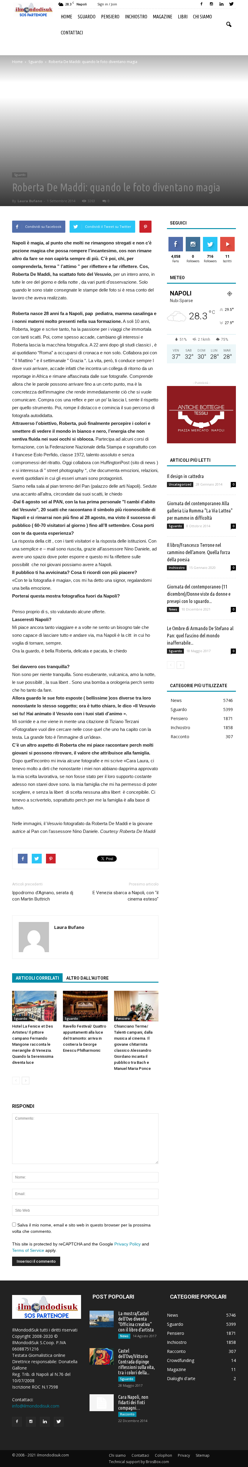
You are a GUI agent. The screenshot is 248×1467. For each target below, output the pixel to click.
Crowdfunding (180, 1360)
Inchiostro (136, 16)
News (173, 609)
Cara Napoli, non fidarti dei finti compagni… (133, 1402)
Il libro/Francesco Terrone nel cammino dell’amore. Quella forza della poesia (198, 552)
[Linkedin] (221, 4)
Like (175, 239)
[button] (228, 25)
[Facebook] (201, 4)
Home (66, 16)
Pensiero (110, 16)
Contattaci (72, 32)
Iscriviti (227, 239)
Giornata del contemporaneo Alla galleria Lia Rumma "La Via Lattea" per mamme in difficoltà (200, 510)
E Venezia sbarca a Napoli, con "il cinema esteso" (125, 896)
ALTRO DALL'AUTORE (87, 978)
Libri (183, 16)
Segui (193, 239)
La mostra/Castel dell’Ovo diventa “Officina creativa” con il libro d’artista (136, 1321)
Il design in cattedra (185, 476)
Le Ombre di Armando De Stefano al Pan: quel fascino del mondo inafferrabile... (200, 635)
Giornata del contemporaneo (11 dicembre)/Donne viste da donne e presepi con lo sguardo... (198, 594)
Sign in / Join (107, 4)
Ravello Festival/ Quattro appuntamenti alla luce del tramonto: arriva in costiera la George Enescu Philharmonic (84, 1038)
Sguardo (87, 16)
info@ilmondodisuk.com (35, 1406)
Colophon (163, 1455)
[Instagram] (211, 4)
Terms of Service (28, 1250)
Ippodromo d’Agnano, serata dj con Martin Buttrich (42, 896)
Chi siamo (202, 16)
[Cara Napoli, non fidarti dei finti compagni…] (102, 1402)
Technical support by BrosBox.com (139, 1461)
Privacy (184, 1455)
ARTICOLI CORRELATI (37, 978)
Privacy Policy (127, 1244)
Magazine (162, 16)
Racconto (180, 736)
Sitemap (203, 1455)
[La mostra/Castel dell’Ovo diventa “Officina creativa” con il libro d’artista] (102, 1319)
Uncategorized (180, 484)
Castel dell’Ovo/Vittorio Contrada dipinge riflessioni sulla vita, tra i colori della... (136, 1361)
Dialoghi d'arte (181, 1378)
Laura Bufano (30, 201)
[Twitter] (231, 4)
